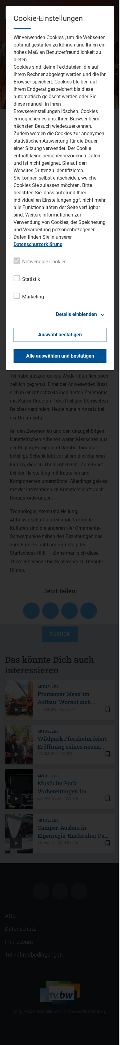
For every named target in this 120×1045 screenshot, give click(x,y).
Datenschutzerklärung (38, 244)
